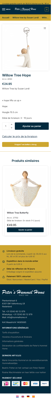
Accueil (5, 17)
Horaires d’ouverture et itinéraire (17, 337)
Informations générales (12, 341)
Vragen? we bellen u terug (25, 144)
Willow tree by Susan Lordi (25, 17)
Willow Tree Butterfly (18, 212)
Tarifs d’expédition (10, 332)
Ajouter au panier (31, 126)
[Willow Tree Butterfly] (25, 188)
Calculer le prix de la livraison (19, 136)
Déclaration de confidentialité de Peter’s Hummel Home (24, 347)
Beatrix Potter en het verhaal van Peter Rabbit (23, 368)
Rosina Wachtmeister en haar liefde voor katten (24, 372)
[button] (45, 28)
